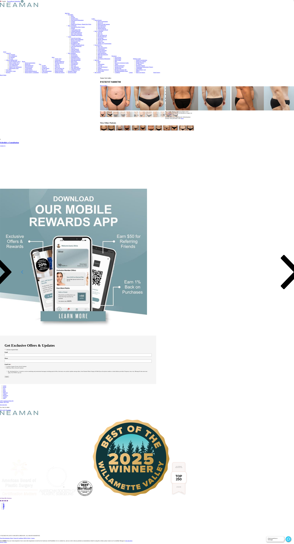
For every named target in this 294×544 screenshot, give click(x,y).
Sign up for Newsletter (5, 410)
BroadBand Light (75, 43)
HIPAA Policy (27, 538)
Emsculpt (100, 65)
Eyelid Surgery (45, 68)
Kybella (73, 23)
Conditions (117, 72)
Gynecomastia (28, 68)
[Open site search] (22, 1)
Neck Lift (44, 67)
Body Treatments (72, 25)
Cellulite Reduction (75, 31)
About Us (8, 53)
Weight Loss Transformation (104, 43)
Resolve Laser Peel (75, 40)
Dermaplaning (74, 56)
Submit (6, 376)
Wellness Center (137, 58)
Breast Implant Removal (31, 71)
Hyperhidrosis (74, 42)
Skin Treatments (72, 53)
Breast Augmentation (30, 63)
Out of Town (118, 57)
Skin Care (73, 65)
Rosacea (73, 47)
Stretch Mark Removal (76, 32)
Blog (116, 61)
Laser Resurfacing (102, 53)
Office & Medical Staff (11, 60)
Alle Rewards (118, 68)
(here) (182, 118)
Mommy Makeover (59, 61)
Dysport (73, 17)
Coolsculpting (101, 64)
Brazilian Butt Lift (59, 63)
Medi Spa (67, 13)
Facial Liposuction (102, 50)
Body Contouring (99, 31)
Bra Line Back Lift (59, 68)
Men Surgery (98, 72)
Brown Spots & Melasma (77, 39)
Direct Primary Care (141, 69)
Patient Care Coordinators (15, 67)
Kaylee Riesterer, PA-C (15, 61)
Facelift (44, 65)
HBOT (137, 71)
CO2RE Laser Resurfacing (77, 45)
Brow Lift (44, 69)
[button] (162, 99)
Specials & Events (119, 67)
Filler (99, 63)
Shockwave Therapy (141, 61)
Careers (33, 538)
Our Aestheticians (13, 65)
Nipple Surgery (28, 69)
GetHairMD (139, 68)
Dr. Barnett (12, 57)
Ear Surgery (45, 72)
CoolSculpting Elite (76, 29)
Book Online (14, 1)
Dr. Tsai (11, 58)
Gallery (93, 18)
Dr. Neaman (12, 54)
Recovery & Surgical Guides (122, 63)
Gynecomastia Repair (103, 29)
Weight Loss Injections (141, 60)
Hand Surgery (156, 72)
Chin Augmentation (47, 71)
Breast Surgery (98, 20)
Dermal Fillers (74, 18)
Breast (23, 61)
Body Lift (57, 65)
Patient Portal (118, 58)
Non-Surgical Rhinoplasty (77, 20)
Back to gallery (103, 85)
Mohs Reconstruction (103, 54)
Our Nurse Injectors (14, 64)
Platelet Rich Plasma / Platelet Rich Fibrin (81, 24)
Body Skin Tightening (76, 34)
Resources (114, 56)
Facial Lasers (101, 71)
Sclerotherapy (74, 64)
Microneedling (74, 63)
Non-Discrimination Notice (121, 71)
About (4, 51)
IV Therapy (139, 64)
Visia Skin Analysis (75, 68)
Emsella (73, 28)
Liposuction (58, 60)
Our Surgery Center (11, 71)
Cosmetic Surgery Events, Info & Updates (16, 366)
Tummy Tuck (58, 58)
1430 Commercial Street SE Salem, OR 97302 (6, 401)
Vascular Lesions (75, 50)
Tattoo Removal (75, 49)
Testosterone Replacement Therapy (144, 67)
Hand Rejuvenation (75, 58)
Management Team (13, 68)
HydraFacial (74, 54)
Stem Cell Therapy (140, 72)
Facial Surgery (98, 45)
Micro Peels (74, 61)
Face (40, 64)
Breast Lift (27, 64)
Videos (116, 64)
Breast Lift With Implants (104, 24)
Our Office (8, 69)
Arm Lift (57, 64)
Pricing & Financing (119, 65)
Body (53, 57)
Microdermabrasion (75, 60)
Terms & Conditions (18, 538)
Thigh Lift (57, 67)
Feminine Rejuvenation (76, 35)
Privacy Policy (3, 542)
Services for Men (59, 69)
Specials (9, 1)
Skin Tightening (75, 67)
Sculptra (73, 21)
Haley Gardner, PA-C (14, 63)
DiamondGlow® (75, 57)
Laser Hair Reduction (76, 46)
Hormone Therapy (72, 71)
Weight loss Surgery (60, 72)
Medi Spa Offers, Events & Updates (15, 368)
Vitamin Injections (75, 69)
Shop (19, 1)
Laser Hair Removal (102, 67)
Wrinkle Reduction (75, 51)
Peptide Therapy (140, 63)
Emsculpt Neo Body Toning (78, 27)
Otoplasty (100, 57)
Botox (72, 16)
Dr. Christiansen (13, 56)
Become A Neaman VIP (120, 69)
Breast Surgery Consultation (32, 72)
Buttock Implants (59, 71)
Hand (4, 391)
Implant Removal (102, 28)
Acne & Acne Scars (76, 38)
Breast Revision (29, 67)
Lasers (69, 36)
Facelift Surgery (101, 51)
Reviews (8, 72)
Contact (131, 72)
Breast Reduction (29, 65)
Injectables (70, 14)
